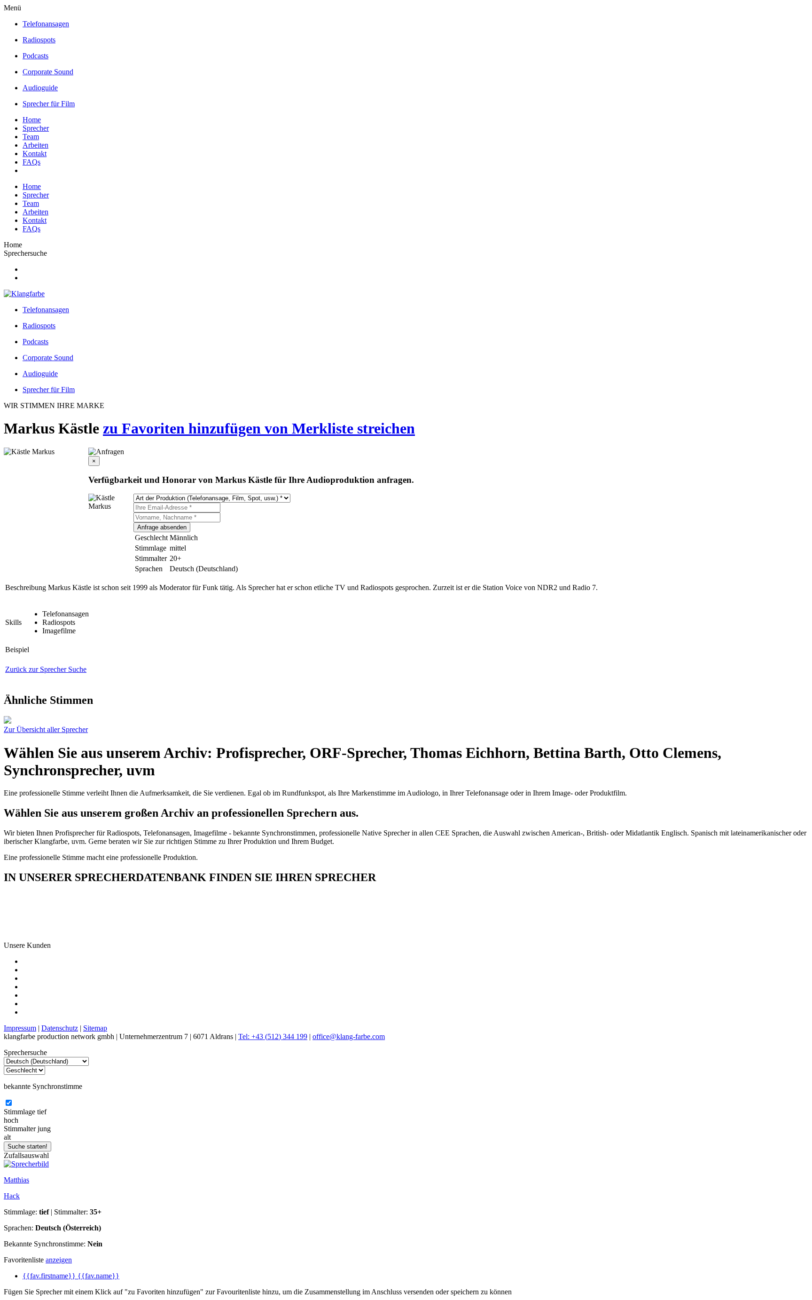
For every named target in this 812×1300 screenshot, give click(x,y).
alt (7, 1137)
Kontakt (35, 154)
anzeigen (59, 1260)
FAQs (31, 162)
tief (42, 1112)
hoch (11, 1120)
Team (31, 137)
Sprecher (36, 128)
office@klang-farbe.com (348, 1036)
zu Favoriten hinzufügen (184, 428)
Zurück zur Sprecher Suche (45, 669)
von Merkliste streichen (340, 428)
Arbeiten (35, 145)
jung (44, 1129)
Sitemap (95, 1028)
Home (32, 120)
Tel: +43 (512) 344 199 (272, 1036)
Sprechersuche (25, 253)
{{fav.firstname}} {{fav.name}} (71, 1276)
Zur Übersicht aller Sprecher (46, 729)
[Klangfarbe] (24, 294)
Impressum (20, 1028)
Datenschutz (59, 1028)
